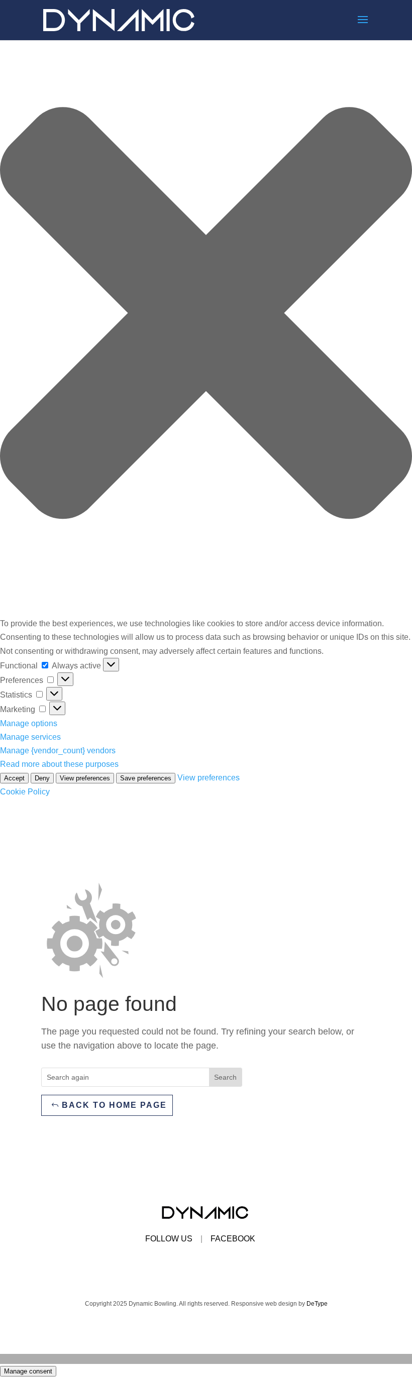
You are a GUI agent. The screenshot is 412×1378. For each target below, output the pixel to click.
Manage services (30, 737)
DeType (317, 1303)
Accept (14, 778)
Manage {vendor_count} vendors (58, 750)
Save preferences (145, 778)
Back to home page (114, 1105)
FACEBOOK (233, 1238)
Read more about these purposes (59, 764)
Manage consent (28, 1371)
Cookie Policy (25, 791)
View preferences (85, 778)
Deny (42, 778)
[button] (206, 315)
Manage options (28, 723)
